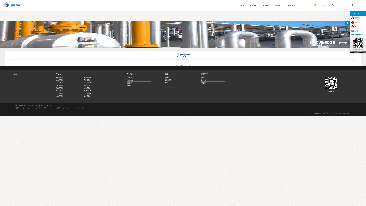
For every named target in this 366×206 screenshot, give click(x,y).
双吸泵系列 (87, 90)
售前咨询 (357, 18)
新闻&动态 (130, 80)
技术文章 (203, 80)
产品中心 (253, 5)
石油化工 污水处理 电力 (168, 80)
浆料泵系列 (87, 96)
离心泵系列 (59, 77)
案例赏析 (203, 83)
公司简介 (129, 77)
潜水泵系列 (59, 96)
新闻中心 (278, 5)
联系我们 (291, 5)
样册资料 (129, 83)
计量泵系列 (59, 93)
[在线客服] (347, 23)
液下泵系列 (87, 82)
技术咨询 (357, 26)
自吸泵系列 (59, 85)
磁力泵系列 (59, 80)
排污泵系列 (87, 77)
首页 (242, 5)
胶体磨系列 (87, 80)
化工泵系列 (59, 82)
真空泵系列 (87, 88)
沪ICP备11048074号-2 (344, 113)
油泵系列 (87, 85)
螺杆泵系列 (59, 90)
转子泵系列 (87, 93)
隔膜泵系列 (59, 88)
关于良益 (266, 5)
